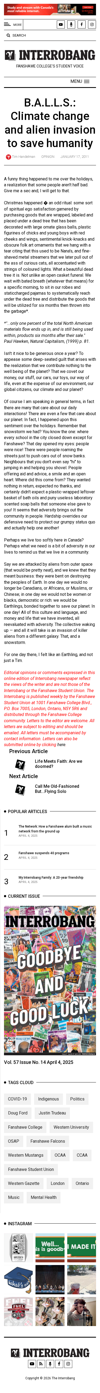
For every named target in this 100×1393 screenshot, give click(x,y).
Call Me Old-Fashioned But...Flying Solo (57, 789)
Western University (71, 1127)
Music (13, 1197)
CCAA (82, 1155)
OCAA (60, 1155)
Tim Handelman (23, 157)
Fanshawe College (25, 1127)
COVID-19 (17, 1099)
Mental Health (44, 1197)
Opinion (47, 157)
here (61, 744)
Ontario (82, 1183)
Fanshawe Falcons (47, 1141)
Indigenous (48, 1099)
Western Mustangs (25, 1155)
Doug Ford (17, 1113)
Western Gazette (23, 1183)
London (58, 1183)
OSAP (13, 1141)
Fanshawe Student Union (31, 1169)
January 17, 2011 (75, 157)
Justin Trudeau (52, 1113)
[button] (80, 81)
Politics (77, 1099)
